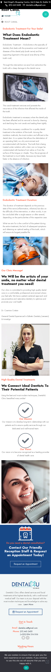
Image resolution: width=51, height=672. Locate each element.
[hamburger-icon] (45, 14)
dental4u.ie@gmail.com (28, 628)
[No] (47, 661)
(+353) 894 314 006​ (29, 634)
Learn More (28, 604)
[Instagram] (27, 638)
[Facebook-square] (23, 638)
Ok (26, 668)
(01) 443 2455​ (26, 631)
